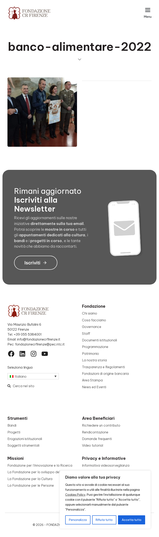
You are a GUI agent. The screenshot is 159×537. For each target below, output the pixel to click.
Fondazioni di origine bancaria (105, 373)
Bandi (11, 425)
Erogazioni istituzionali (24, 439)
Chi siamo (89, 313)
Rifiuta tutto (104, 520)
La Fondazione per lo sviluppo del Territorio (41, 472)
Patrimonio (90, 353)
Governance (91, 327)
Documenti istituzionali (99, 340)
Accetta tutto (131, 520)
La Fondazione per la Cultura (29, 479)
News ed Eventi (94, 387)
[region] (105, 500)
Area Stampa (92, 380)
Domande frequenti (97, 439)
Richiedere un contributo (101, 425)
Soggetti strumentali (23, 445)
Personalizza (78, 520)
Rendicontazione (95, 432)
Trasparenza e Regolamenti (103, 367)
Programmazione (95, 347)
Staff (86, 333)
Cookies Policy (75, 495)
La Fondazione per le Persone (30, 485)
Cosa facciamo (94, 320)
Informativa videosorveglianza (105, 465)
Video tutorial (92, 445)
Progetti (13, 432)
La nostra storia (94, 360)
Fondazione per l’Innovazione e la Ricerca (39, 465)
